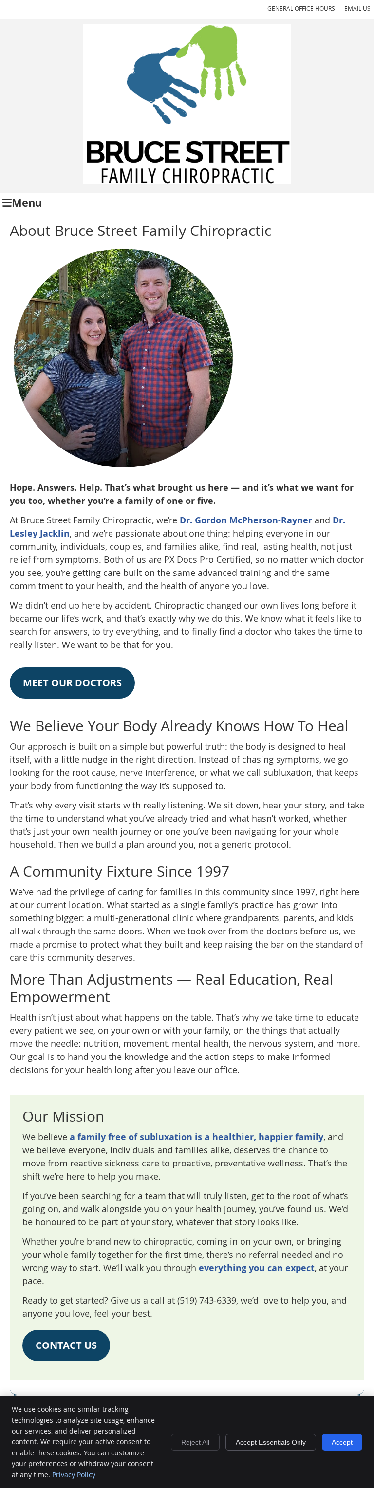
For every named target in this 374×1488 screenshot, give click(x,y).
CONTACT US (66, 1345)
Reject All (195, 1442)
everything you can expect (257, 1268)
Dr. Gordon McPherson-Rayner (246, 520)
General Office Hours (301, 8)
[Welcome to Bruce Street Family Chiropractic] (187, 181)
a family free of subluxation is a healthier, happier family (196, 1137)
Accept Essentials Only (271, 1442)
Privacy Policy (73, 1474)
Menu (27, 203)
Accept (342, 1442)
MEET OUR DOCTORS (72, 682)
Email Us (357, 8)
